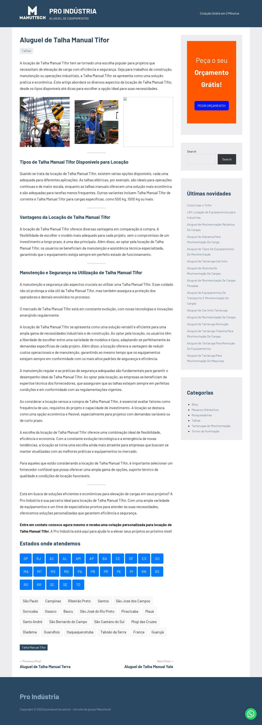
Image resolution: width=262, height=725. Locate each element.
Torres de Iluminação (206, 431)
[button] (251, 714)
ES (144, 558)
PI (131, 571)
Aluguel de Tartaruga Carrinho (207, 261)
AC (51, 558)
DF (131, 558)
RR (39, 584)
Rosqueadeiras (202, 415)
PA (80, 571)
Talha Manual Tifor (34, 647)
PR (106, 571)
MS (53, 571)
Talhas (26, 51)
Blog (195, 404)
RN (144, 571)
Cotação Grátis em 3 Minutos (219, 13)
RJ (38, 558)
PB (93, 571)
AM (78, 558)
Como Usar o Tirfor (199, 205)
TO (78, 584)
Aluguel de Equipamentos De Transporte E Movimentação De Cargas (208, 298)
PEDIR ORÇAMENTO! (212, 106)
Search (191, 151)
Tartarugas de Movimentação (211, 426)
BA (104, 558)
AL (65, 558)
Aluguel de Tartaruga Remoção (207, 324)
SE (65, 584)
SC (52, 584)
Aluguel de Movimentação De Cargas (211, 317)
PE (119, 571)
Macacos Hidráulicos (205, 409)
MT (39, 571)
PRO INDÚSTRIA (73, 11)
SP (26, 558)
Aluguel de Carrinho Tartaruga (207, 310)
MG (66, 571)
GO (157, 558)
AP (91, 558)
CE (118, 558)
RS (157, 571)
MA (26, 571)
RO (26, 584)
